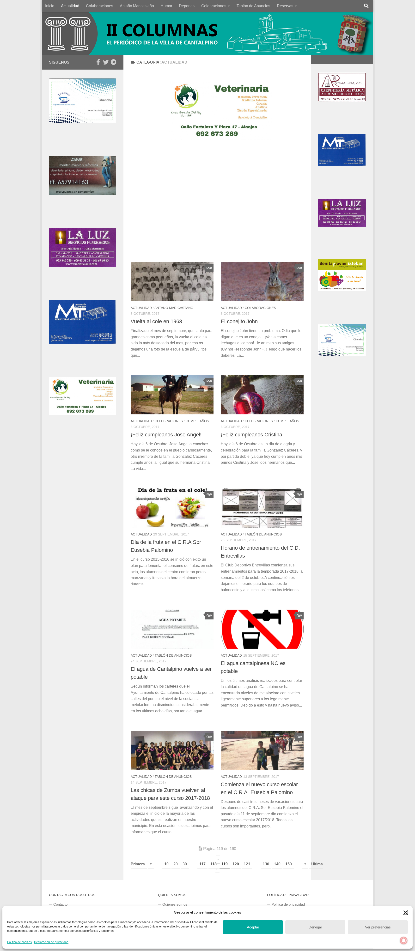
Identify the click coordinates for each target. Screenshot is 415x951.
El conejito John (239, 321)
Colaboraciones (99, 6)
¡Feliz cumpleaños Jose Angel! (166, 435)
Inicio (49, 6)
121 (247, 864)
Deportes (187, 6)
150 (288, 864)
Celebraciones (213, 6)
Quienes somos (174, 904)
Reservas (285, 6)
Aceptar (253, 927)
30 (185, 864)
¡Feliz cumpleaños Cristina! (252, 435)
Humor (166, 6)
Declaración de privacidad (51, 942)
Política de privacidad (288, 904)
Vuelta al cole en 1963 (156, 321)
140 (277, 864)
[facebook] (98, 62)
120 (235, 864)
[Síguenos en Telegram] (113, 62)
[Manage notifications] (404, 940)
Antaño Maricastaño (137, 6)
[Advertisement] (220, 204)
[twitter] (106, 62)
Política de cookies (19, 942)
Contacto (60, 904)
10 (166, 864)
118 (213, 864)
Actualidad (70, 6)
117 (202, 864)
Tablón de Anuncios (253, 6)
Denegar (315, 927)
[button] (405, 912)
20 (175, 864)
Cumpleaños (197, 421)
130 (266, 864)
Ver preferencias (378, 927)
